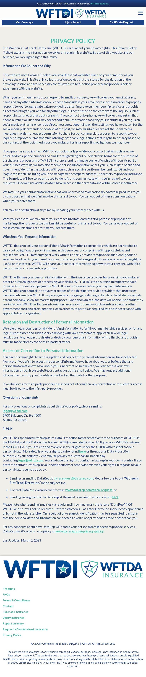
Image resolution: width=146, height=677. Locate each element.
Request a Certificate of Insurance (25, 629)
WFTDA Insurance (70, 13)
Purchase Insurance (15, 611)
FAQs (6, 594)
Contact (8, 606)
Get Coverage (24, 22)
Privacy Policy (12, 635)
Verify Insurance (13, 617)
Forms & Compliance (16, 600)
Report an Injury (13, 623)
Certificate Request (121, 22)
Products (9, 588)
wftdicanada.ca (99, 3)
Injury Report (73, 22)
